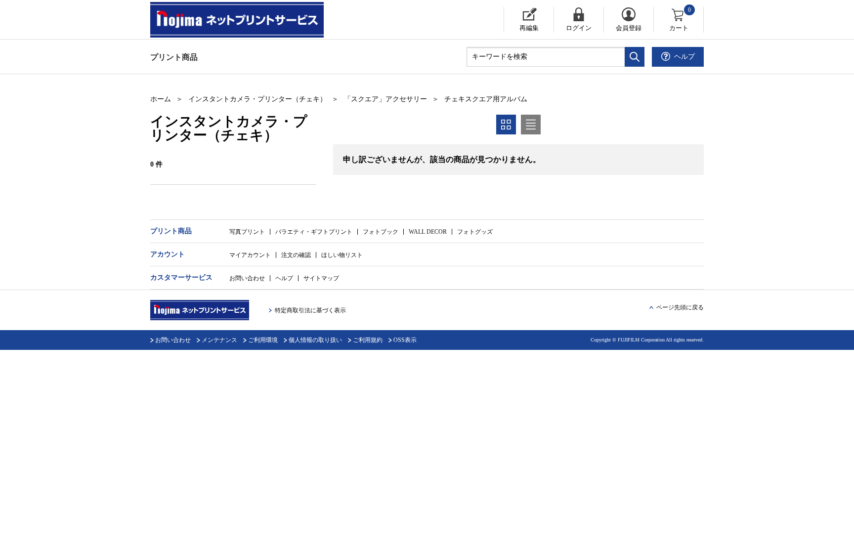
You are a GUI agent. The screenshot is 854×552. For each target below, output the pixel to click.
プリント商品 (174, 57)
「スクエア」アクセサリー (385, 99)
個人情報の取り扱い (315, 340)
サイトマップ (321, 278)
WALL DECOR (428, 231)
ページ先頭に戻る (680, 307)
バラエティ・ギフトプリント (313, 231)
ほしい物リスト (342, 255)
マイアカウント (250, 255)
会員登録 (628, 28)
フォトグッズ (475, 231)
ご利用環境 (263, 340)
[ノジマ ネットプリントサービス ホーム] (246, 20)
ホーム (160, 99)
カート (680, 19)
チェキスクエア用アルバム (485, 99)
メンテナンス (219, 340)
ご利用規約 (368, 340)
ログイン (579, 28)
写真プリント (247, 231)
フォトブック (380, 231)
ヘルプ (284, 278)
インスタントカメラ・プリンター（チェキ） (257, 99)
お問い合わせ (247, 278)
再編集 (529, 28)
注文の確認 (296, 255)
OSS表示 (405, 340)
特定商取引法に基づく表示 (310, 310)
